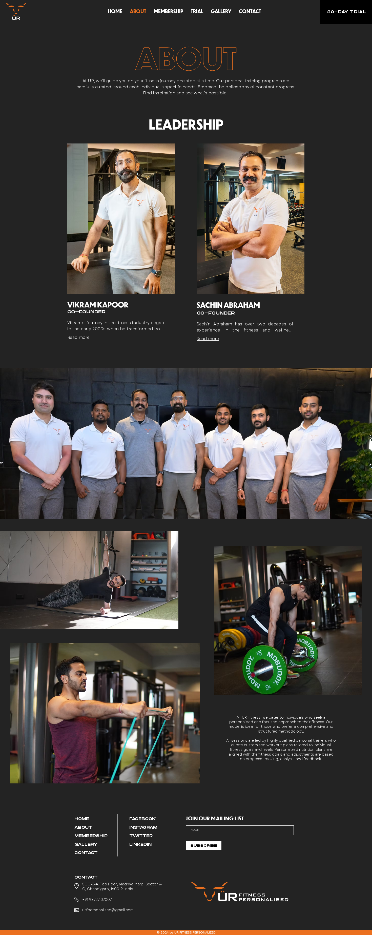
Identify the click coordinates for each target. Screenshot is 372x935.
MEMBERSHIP (91, 836)
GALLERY (85, 844)
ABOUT (83, 827)
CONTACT (86, 853)
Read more (78, 337)
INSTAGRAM (143, 827)
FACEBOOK (142, 819)
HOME (81, 819)
